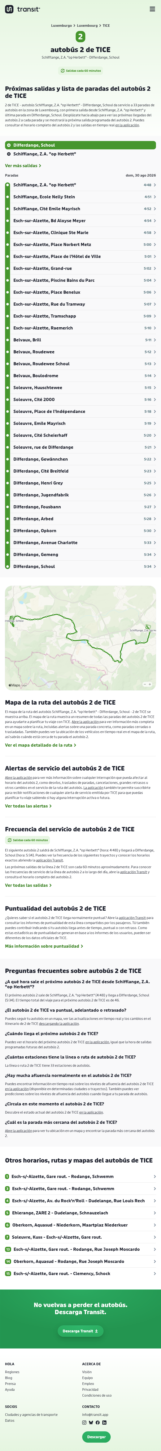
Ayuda (10, 1389)
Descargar (96, 1436)
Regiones (12, 1372)
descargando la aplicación (59, 1023)
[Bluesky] (91, 1422)
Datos (9, 1420)
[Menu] (152, 9)
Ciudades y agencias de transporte (31, 1414)
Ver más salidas (21, 165)
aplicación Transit (49, 860)
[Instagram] (84, 1422)
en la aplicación (127, 125)
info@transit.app (95, 1414)
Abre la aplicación (85, 721)
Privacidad (90, 1389)
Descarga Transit (78, 1331)
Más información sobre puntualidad (42, 946)
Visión (87, 1372)
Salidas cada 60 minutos (83, 71)
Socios (11, 1406)
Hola (9, 1364)
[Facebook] (98, 1422)
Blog (8, 1377)
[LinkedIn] (104, 1422)
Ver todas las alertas (26, 806)
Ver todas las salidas (26, 885)
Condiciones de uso (97, 1395)
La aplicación (93, 787)
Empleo (88, 1383)
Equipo (87, 1377)
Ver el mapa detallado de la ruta (38, 745)
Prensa (10, 1383)
